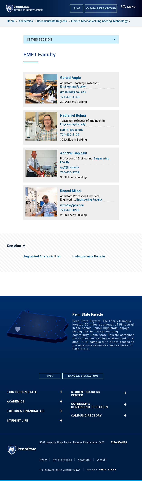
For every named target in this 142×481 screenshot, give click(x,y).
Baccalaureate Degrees (52, 21)
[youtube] (75, 363)
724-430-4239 (69, 172)
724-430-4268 (69, 210)
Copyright (101, 459)
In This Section (39, 39)
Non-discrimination (62, 459)
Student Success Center (85, 393)
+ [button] (61, 392)
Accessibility (84, 459)
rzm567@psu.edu (72, 205)
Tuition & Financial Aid (26, 411)
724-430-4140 (69, 97)
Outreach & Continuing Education (89, 405)
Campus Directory (86, 415)
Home (11, 21)
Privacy (43, 459)
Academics (26, 21)
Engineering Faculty (73, 86)
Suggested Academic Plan (42, 256)
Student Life (17, 420)
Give (76, 8)
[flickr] (66, 363)
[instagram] (84, 363)
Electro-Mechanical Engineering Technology (99, 21)
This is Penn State (22, 392)
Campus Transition (101, 8)
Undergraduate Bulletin (88, 256)
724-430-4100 (119, 442)
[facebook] (57, 363)
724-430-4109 (69, 134)
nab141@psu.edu (71, 129)
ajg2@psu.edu (69, 167)
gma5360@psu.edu (73, 92)
